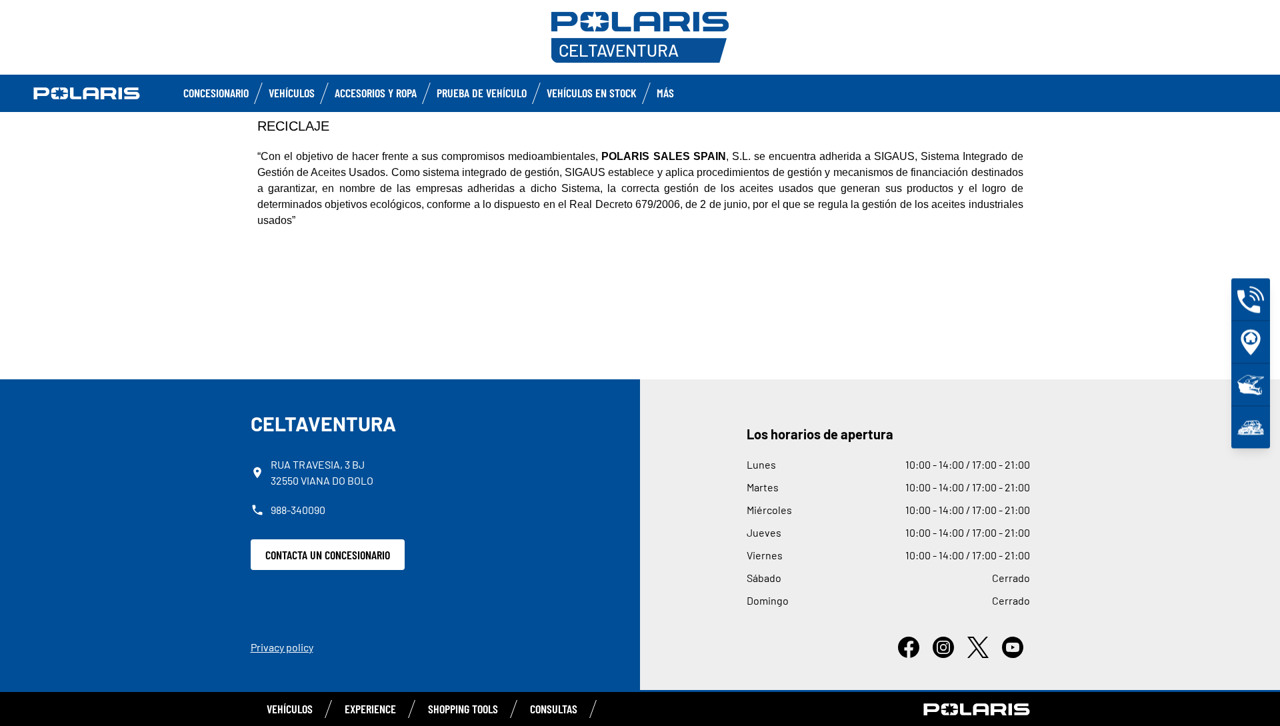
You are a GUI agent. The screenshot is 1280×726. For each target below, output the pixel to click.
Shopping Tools (463, 708)
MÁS (665, 92)
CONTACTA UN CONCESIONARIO (327, 554)
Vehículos (292, 92)
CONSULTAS (553, 708)
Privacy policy (282, 647)
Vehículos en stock (592, 92)
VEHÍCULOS (290, 708)
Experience (370, 708)
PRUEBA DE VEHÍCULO (482, 92)
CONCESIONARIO (216, 92)
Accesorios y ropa (376, 92)
